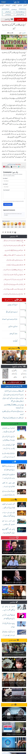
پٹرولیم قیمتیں (8, 14)
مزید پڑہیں (13, 236)
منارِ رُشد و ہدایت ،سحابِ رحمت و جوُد (9, 319)
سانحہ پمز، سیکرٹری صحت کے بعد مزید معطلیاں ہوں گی (14, 395)
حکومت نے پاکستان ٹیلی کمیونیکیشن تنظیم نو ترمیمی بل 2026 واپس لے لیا (8, 610)
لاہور (24, 371)
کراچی (24, 377)
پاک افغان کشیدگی (20, 14)
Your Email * (5, 184)
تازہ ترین (20, 5)
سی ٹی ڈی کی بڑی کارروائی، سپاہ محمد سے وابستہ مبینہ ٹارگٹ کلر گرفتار (8, 457)
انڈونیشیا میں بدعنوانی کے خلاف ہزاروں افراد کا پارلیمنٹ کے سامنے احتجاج (8, 478)
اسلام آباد (23, 374)
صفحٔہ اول (25, 5)
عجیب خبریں (12, 640)
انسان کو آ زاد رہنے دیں (12, 305)
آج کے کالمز (8, 5)
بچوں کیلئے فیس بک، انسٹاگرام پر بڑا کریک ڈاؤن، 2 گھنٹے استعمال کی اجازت (8, 618)
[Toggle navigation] (25, 2)
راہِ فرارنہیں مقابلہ (13, 334)
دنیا (13, 462)
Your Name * (5, 178)
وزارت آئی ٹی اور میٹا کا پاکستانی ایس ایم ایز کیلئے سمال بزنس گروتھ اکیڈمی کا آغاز (8, 635)
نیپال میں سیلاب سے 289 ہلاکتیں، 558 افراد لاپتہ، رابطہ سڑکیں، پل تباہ (14, 406)
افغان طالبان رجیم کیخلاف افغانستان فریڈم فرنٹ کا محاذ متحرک (8, 486)
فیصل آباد (14, 371)
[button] (3, 356)
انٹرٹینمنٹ (12, 538)
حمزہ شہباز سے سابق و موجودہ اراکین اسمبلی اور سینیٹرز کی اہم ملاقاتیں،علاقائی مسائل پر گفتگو (13, 399)
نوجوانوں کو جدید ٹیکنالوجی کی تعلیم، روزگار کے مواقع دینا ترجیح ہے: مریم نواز (8, 431)
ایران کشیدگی (8, 12)
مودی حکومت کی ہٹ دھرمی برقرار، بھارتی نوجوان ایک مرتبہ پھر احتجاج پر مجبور (8, 494)
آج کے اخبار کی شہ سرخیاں (12, 386)
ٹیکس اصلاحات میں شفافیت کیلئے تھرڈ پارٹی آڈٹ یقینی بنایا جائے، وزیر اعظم (8, 507)
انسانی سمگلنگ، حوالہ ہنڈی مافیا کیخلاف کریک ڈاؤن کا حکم (13, 418)
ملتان (15, 377)
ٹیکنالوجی (12, 602)
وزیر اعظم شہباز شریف (20, 12)
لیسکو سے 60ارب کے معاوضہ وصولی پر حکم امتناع (14, 391)
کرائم (12, 705)
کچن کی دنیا (15, 341)
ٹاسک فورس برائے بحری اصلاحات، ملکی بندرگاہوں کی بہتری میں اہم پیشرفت (8, 524)
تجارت (12, 500)
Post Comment (8, 204)
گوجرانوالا (14, 374)
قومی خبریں (12, 424)
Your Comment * (6, 190)
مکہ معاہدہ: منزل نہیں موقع (11, 312)
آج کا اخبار (14, 5)
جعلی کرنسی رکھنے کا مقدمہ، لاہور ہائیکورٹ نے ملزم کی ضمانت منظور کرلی (8, 448)
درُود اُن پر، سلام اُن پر (12, 326)
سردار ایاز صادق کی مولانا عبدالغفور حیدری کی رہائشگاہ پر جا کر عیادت (13, 413)
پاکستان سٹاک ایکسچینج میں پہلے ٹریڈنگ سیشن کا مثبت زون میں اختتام (8, 532)
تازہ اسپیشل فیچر (13, 348)
